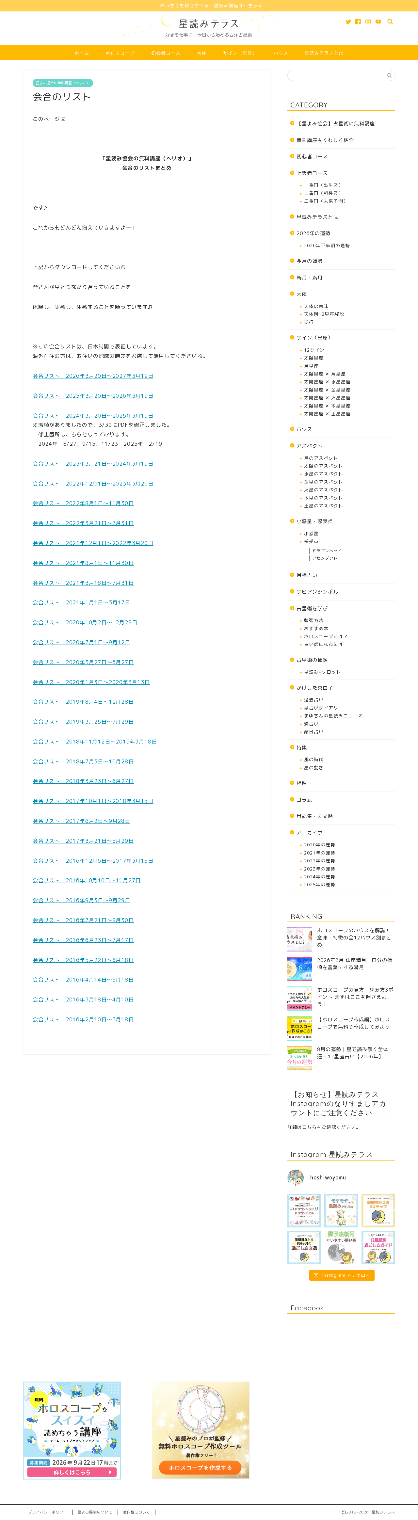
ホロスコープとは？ (326, 636)
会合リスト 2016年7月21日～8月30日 (83, 920)
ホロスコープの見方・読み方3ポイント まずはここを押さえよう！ (355, 997)
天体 (202, 53)
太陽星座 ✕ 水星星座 (327, 381)
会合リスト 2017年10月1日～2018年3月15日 (93, 801)
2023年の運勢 (319, 869)
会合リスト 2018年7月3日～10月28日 (83, 761)
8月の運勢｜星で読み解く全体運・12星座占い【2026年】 (352, 1053)
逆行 (309, 322)
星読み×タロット (322, 672)
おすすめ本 (316, 628)
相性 (302, 783)
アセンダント (325, 558)
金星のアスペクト (323, 482)
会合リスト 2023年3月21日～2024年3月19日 (93, 463)
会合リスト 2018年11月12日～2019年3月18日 (95, 741)
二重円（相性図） (323, 193)
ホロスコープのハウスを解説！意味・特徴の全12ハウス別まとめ (354, 937)
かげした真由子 (315, 687)
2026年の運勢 (313, 233)
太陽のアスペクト (323, 466)
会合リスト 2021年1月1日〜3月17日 (81, 602)
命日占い (314, 731)
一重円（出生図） (323, 185)
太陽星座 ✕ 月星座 (325, 374)
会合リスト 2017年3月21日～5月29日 (83, 840)
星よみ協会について (95, 1512)
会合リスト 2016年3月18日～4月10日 (83, 999)
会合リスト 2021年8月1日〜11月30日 (83, 563)
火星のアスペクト (323, 490)
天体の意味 (316, 306)
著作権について (136, 1512)
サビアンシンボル (317, 591)
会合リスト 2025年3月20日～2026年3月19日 (93, 395)
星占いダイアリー (323, 708)
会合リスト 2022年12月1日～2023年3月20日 (93, 483)
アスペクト (310, 445)
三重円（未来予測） (326, 201)
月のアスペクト (321, 458)
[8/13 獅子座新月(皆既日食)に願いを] (341, 1247)
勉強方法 (314, 620)
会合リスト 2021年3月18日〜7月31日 (83, 582)
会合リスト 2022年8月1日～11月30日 (83, 503)
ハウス (281, 53)
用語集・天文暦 (315, 816)
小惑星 (311, 533)
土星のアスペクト (323, 506)
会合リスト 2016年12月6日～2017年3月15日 (93, 860)
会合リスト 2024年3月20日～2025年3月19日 (93, 415)
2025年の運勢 (319, 884)
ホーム (81, 53)
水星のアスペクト (323, 474)
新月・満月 (310, 277)
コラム (304, 799)
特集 (302, 747)
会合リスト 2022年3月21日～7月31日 (83, 523)
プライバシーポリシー (47, 1512)
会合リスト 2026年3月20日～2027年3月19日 (93, 375)
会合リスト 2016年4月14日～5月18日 (83, 979)
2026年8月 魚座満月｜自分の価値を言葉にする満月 (355, 964)
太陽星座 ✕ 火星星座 (327, 397)
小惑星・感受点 (315, 521)
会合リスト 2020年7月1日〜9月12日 (81, 642)
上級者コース (312, 173)
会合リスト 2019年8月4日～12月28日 (83, 701)
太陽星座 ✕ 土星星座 (327, 413)
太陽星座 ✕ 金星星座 (327, 390)
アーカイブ (310, 832)
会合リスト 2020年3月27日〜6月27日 (83, 662)
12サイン (314, 350)
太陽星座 (314, 358)
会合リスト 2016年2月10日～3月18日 (83, 1019)
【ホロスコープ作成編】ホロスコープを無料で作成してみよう (353, 1023)
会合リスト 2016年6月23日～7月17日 (83, 940)
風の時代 (314, 759)
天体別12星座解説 (324, 314)
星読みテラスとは (324, 53)
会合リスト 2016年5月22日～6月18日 (83, 960)
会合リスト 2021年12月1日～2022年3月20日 (93, 543)
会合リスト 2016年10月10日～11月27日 (87, 880)
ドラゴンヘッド (327, 550)
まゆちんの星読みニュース (333, 715)
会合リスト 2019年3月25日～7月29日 (83, 721)
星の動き (314, 767)
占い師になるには (323, 644)
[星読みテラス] (209, 42)
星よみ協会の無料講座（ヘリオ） (63, 83)
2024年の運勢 (319, 876)
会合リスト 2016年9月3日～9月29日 (81, 900)
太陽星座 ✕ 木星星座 (327, 406)
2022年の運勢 (319, 860)
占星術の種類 (312, 660)
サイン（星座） (240, 53)
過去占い (314, 699)
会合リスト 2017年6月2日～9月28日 (81, 820)
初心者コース (166, 53)
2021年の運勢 (319, 853)
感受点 (311, 541)
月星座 (311, 366)
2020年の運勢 (319, 844)
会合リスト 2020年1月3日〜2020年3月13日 (91, 682)
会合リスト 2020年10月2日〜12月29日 (85, 622)
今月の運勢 (310, 261)
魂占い (311, 724)
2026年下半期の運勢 (327, 245)
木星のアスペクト (323, 498)
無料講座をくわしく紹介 (325, 140)
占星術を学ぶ (312, 608)
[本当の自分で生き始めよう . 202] (378, 1247)
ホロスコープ (120, 53)
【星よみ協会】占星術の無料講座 (336, 123)
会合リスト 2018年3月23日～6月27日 (83, 781)
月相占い (307, 575)
